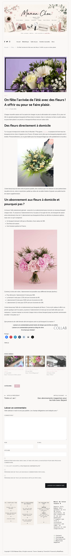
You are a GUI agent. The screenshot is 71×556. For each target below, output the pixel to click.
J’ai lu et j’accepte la (23, 466)
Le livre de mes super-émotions (27, 509)
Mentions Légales (58, 541)
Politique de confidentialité (30, 466)
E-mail (39, 442)
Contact (59, 535)
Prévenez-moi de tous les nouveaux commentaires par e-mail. (24, 472)
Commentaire (9, 415)
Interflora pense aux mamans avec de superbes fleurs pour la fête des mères (13, 369)
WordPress (60, 551)
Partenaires (60, 539)
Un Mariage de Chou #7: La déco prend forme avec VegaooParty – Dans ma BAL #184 (56, 369)
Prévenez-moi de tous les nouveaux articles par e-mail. (23, 478)
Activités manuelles (44, 41)
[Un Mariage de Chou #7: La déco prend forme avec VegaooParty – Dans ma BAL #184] (56, 361)
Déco (53, 41)
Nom (5, 442)
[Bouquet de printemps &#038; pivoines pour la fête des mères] (35, 361)
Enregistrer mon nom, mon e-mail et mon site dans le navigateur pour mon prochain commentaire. (32, 461)
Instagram (59, 537)
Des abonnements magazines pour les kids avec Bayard (52, 398)
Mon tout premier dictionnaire (27, 520)
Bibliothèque (25, 41)
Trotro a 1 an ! (12, 397)
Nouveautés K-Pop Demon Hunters (27, 515)
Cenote (39, 551)
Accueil (18, 41)
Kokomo (45, 131)
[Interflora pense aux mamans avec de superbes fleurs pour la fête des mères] (14, 361)
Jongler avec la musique (10, 508)
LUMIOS (44, 513)
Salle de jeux (34, 41)
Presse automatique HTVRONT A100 (10, 514)
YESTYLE (44, 507)
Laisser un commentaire (56, 485)
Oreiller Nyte (11, 518)
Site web (7, 450)
